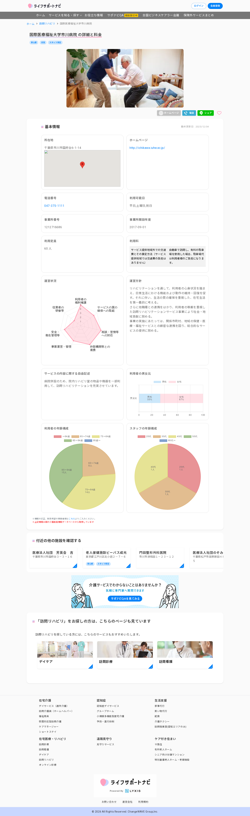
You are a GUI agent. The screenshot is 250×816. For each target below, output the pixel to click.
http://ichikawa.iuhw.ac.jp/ (147, 148)
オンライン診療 (47, 765)
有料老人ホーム (163, 749)
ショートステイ (47, 731)
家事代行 (160, 706)
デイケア (44, 754)
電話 (191, 113)
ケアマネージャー (49, 726)
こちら (72, 519)
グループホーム (105, 711)
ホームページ (171, 113)
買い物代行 (161, 711)
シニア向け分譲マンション (170, 754)
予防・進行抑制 (105, 721)
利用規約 (143, 801)
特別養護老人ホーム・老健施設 (172, 759)
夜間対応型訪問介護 (50, 721)
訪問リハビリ (46, 759)
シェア (208, 113)
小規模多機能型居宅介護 (110, 716)
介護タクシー (162, 721)
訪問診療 (44, 744)
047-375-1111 (54, 206)
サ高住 (158, 744)
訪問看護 (44, 749)
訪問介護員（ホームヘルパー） (56, 711)
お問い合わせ (109, 801)
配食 (157, 716)
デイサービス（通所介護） (54, 706)
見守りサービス (105, 744)
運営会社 (127, 801)
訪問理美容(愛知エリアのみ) (170, 726)
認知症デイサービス (108, 706)
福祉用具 (44, 716)
